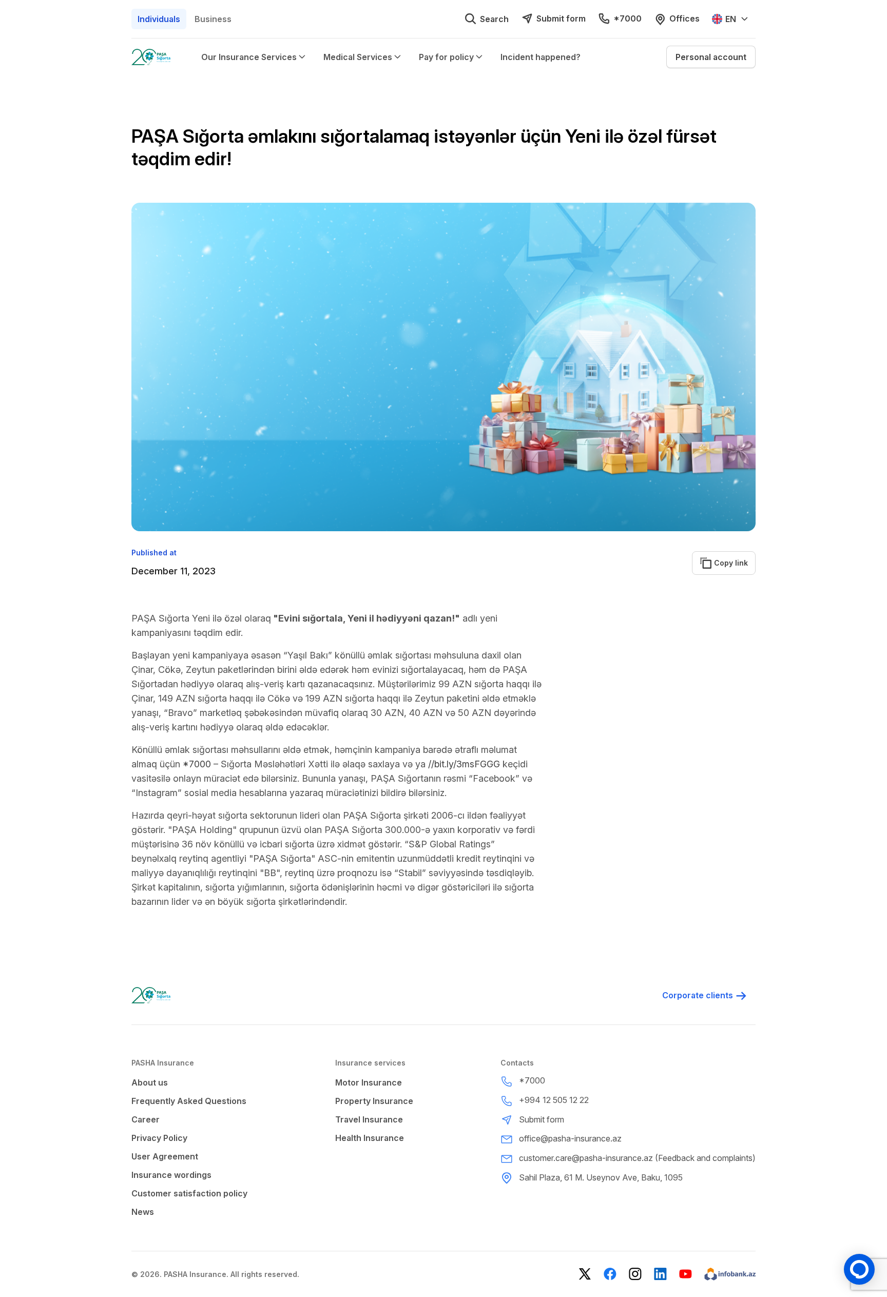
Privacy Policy (159, 1138)
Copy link (725, 562)
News (142, 1212)
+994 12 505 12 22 (554, 1100)
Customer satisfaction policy (189, 1193)
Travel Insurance (369, 1119)
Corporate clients (697, 995)
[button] (711, 57)
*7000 (627, 18)
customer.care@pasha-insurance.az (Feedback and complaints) (637, 1158)
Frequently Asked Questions (188, 1101)
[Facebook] (610, 1274)
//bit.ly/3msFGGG (464, 764)
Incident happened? (540, 57)
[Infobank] (730, 1274)
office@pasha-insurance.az (570, 1138)
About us (149, 1082)
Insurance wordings (171, 1175)
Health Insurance (369, 1138)
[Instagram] (635, 1274)
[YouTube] (685, 1274)
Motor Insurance (368, 1082)
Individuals (159, 19)
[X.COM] (585, 1274)
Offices (684, 18)
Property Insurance (374, 1101)
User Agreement (164, 1156)
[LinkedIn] (660, 1274)
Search (494, 19)
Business (213, 19)
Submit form (561, 18)
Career (145, 1119)
